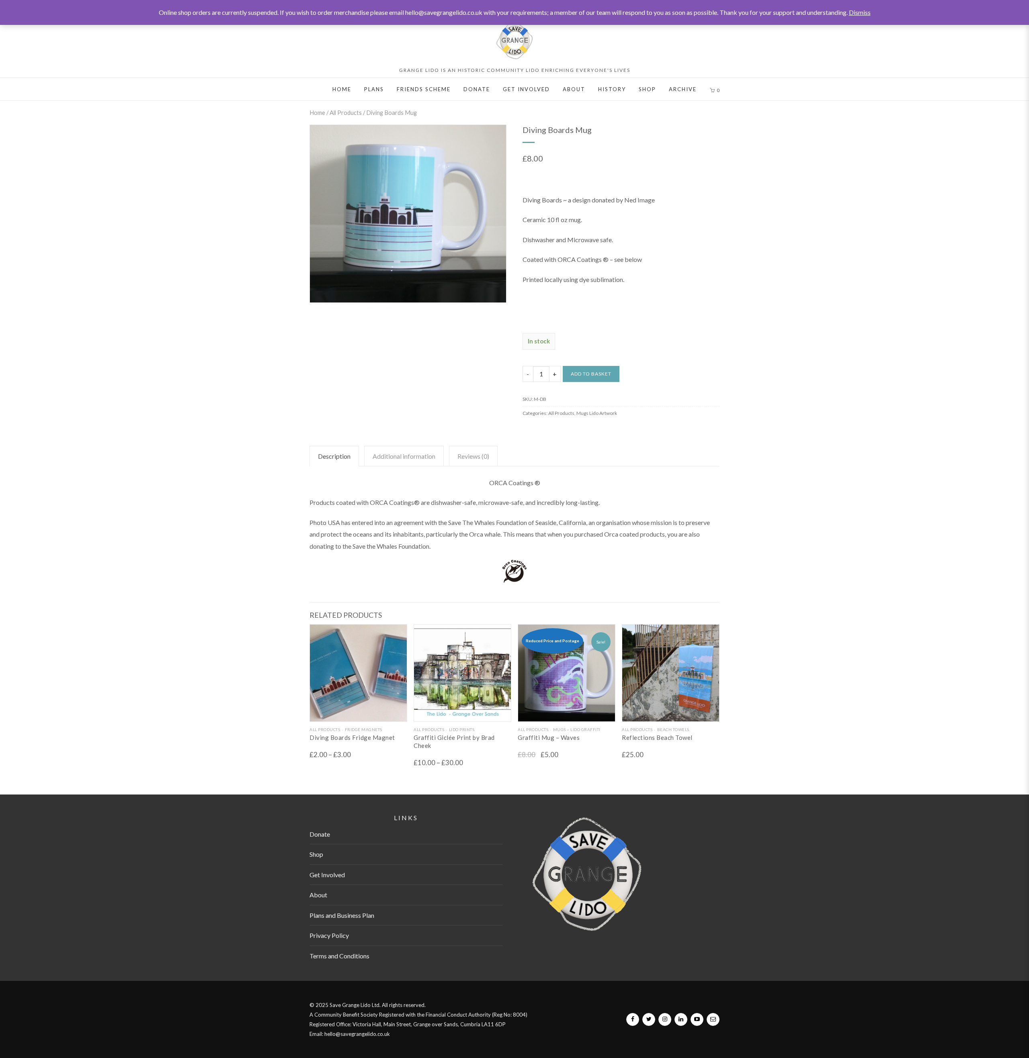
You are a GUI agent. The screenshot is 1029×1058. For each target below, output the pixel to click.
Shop (647, 89)
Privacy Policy (329, 935)
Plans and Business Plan (342, 915)
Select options (358, 715)
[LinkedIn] (680, 1019)
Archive (683, 89)
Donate (476, 89)
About (574, 89)
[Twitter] (648, 1019)
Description (334, 456)
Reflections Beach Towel (657, 737)
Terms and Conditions (339, 956)
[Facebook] (632, 1019)
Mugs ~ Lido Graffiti (577, 729)
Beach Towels (673, 729)
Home (341, 89)
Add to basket (591, 374)
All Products (346, 112)
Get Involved (526, 89)
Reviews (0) (473, 456)
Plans (374, 89)
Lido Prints (461, 729)
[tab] (334, 456)
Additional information (404, 456)
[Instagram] (664, 1019)
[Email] (713, 1019)
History (612, 89)
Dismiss (860, 12)
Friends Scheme (424, 89)
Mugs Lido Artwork (596, 413)
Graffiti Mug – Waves (549, 737)
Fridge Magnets (363, 729)
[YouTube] (697, 1019)
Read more (566, 715)
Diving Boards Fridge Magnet (352, 737)
